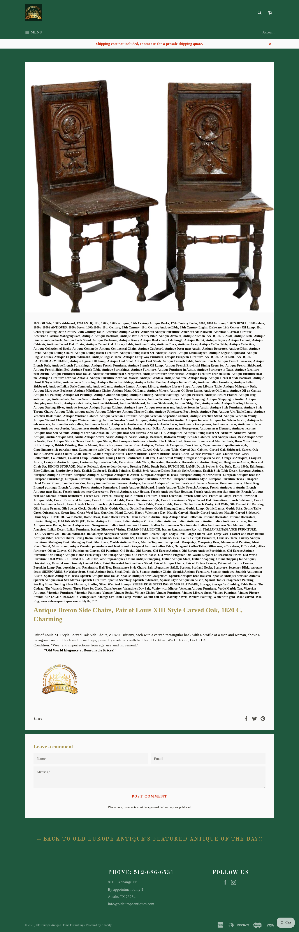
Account (268, 32)
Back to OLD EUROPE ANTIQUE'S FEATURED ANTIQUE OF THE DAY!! (151, 839)
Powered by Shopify (99, 925)
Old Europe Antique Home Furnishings (60, 925)
